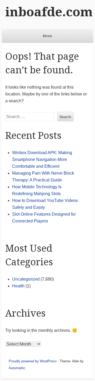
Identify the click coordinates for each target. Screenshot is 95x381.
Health (18, 286)
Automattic (17, 368)
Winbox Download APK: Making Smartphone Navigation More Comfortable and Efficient (42, 159)
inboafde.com (49, 11)
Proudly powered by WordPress (33, 361)
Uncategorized (26, 279)
